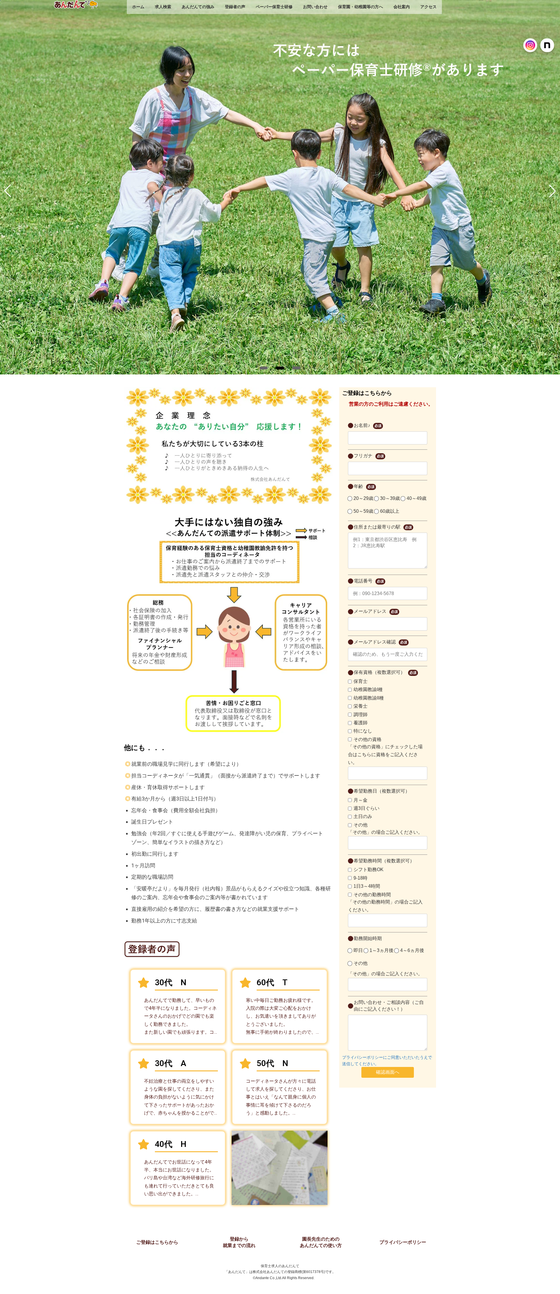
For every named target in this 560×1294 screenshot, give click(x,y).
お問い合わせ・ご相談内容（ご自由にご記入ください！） (389, 1005)
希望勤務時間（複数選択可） (384, 860)
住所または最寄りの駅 (383, 526)
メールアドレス (376, 611)
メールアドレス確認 (380, 641)
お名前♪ (368, 425)
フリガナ (369, 455)
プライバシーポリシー (402, 1242)
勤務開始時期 (368, 938)
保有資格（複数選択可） (385, 672)
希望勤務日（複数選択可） (382, 791)
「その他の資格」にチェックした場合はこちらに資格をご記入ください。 (385, 754)
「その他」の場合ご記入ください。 (385, 832)
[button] (263, 368)
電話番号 (369, 580)
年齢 (364, 486)
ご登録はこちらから (157, 1242)
